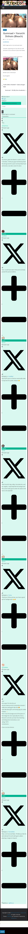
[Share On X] (14, 155)
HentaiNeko (11, 832)
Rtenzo (11, 39)
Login (4, 99)
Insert (2, 931)
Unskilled (4, 236)
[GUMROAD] (6, 42)
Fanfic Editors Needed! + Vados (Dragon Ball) (14, 86)
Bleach (5, 29)
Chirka (3, 450)
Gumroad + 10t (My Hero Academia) (15, 90)
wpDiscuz (11, 903)
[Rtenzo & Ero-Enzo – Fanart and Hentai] (14, 2)
